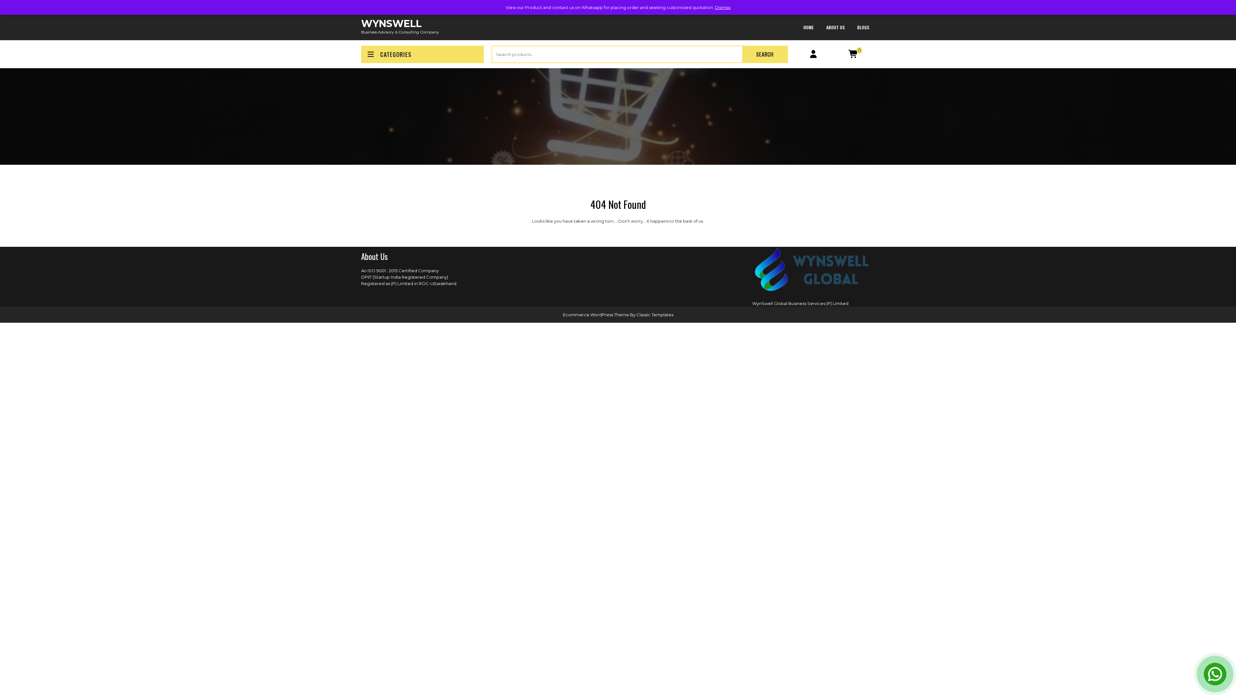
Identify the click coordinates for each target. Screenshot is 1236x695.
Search (764, 54)
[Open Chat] (1215, 674)
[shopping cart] (853, 55)
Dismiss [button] (722, 7)
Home (808, 27)
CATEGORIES (395, 54)
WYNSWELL (391, 24)
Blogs (863, 27)
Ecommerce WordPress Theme (596, 314)
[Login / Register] (814, 55)
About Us (835, 27)
